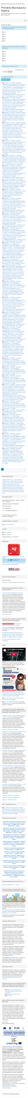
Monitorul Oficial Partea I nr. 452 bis (10, 884)
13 (8, 472)
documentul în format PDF (10, 913)
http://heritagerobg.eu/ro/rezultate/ (10, 1083)
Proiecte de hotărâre (18, 488)
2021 (5, 41)
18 (24, 472)
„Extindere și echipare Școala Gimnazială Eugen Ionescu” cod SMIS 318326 (14, 852)
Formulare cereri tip (19, 485)
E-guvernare (13, 563)
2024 (5, 34)
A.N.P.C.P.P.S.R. (6, 563)
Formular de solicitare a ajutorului (12, 701)
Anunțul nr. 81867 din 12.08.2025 (10, 729)
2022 (5, 38)
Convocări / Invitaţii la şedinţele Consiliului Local (13, 582)
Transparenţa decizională (8, 485)
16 (18, 472)
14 (11, 472)
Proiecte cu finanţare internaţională (12, 487)
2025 (5, 32)
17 (21, 472)
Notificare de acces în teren (13, 994)
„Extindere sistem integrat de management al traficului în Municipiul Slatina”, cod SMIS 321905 (14, 867)
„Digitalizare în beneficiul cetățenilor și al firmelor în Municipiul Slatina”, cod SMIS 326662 (14, 857)
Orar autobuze (7, 534)
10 (24, 469)
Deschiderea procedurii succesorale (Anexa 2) (13, 490)
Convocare (9, 995)
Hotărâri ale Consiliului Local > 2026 (12, 480)
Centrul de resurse (6, 614)
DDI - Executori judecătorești (9, 491)
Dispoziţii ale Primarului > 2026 (9, 479)
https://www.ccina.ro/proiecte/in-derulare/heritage (9, 1087)
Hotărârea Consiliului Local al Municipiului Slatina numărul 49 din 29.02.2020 (13, 991)
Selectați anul (5, 79)
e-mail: (4, 510)
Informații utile (5, 627)
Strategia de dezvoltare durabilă (9, 487)
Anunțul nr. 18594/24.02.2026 (9, 799)
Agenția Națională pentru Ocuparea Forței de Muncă (13, 563)
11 (2, 472)
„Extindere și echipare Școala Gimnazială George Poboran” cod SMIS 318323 (14, 848)
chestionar (10, 955)
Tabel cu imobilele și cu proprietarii (10, 795)
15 (14, 472)
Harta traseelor (7, 532)
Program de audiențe (9, 524)
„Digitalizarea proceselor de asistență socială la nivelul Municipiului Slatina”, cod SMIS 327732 (14, 862)
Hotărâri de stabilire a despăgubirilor (10, 797)
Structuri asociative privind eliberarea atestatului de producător (12, 483)
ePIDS (9, 703)
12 (5, 472)
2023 (5, 36)
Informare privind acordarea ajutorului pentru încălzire (12, 624)
